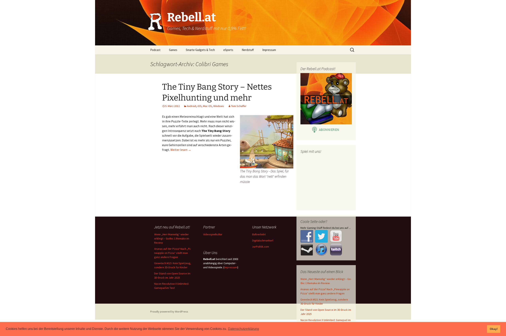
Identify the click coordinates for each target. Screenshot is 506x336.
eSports (228, 50)
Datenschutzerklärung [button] (243, 328)
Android (191, 106)
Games (173, 50)
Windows (218, 106)
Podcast (155, 50)
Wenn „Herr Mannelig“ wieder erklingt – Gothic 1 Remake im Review (171, 238)
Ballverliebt (259, 234)
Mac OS (207, 106)
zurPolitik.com (260, 246)
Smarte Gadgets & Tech (200, 50)
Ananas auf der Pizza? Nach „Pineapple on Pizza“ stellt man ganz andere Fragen (172, 253)
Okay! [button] (494, 328)
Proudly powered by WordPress (169, 311)
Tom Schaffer (238, 106)
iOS (199, 106)
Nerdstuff (248, 50)
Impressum (269, 50)
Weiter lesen (180, 150)
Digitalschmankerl (262, 240)
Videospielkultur (212, 234)
